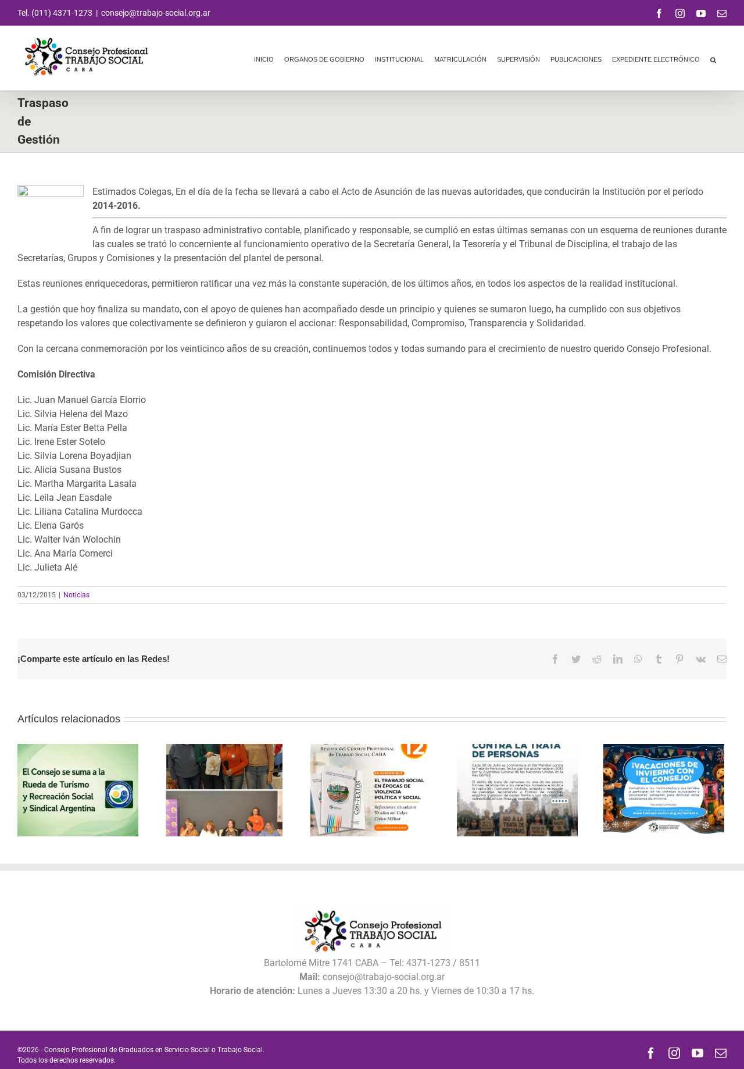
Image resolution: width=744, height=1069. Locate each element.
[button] (713, 58)
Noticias (76, 595)
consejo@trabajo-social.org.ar (155, 12)
